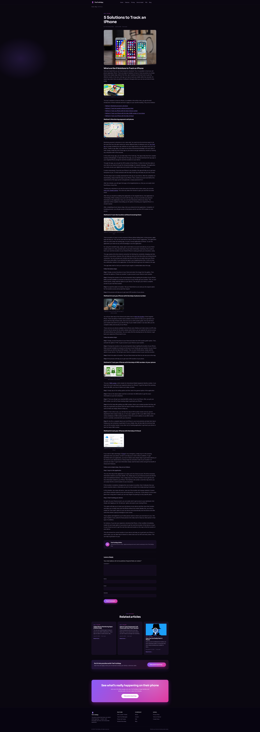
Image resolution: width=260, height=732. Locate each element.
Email (105, 585)
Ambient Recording (121, 721)
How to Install (140, 2)
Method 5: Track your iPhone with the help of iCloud (119, 116)
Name (105, 578)
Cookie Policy (156, 719)
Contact (137, 717)
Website (106, 593)
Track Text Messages (122, 717)
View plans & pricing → (157, 664)
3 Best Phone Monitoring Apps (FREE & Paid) (103, 627)
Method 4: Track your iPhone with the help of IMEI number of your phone (125, 113)
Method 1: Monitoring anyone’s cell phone (116, 106)
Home (121, 2)
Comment (106, 563)
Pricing (133, 2)
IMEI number (113, 383)
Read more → (97, 638)
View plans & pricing (130, 696)
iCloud (123, 453)
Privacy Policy (156, 714)
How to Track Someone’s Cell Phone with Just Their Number (129, 627)
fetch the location (139, 316)
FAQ (146, 2)
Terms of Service (157, 717)
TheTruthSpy (98, 2)
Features (127, 2)
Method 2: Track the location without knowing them (119, 108)
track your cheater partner (111, 190)
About (136, 714)
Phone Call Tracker (121, 719)
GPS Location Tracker (122, 714)
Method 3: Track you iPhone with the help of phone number (121, 111)
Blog (150, 2)
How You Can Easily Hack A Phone (154, 639)
